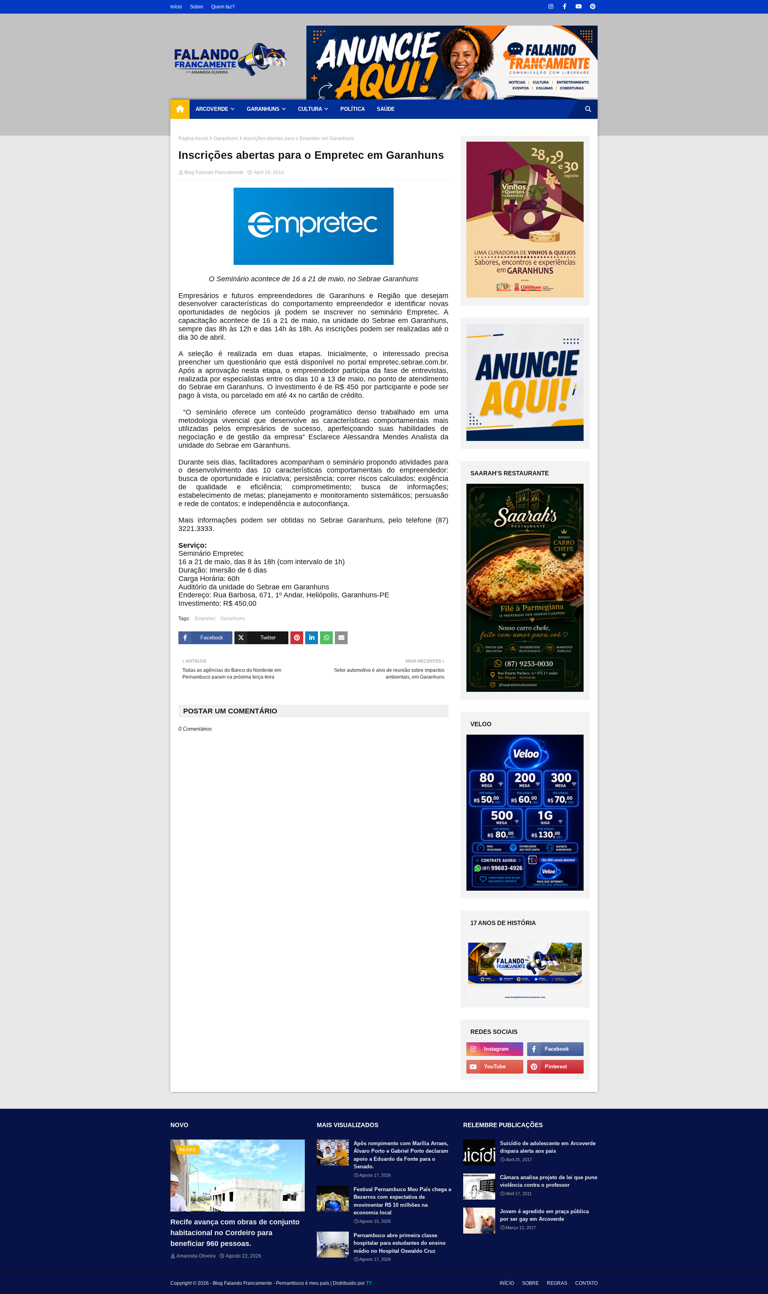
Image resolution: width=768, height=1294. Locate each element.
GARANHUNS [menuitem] (263, 109)
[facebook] (565, 7)
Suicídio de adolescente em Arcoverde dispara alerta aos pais (548, 1147)
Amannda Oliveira (196, 1256)
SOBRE (530, 1283)
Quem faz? (223, 7)
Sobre (196, 7)
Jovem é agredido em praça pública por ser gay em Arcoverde (544, 1215)
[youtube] (579, 7)
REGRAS (557, 1283)
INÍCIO (507, 1283)
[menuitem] (180, 109)
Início (176, 7)
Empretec (205, 618)
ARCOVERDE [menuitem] (212, 109)
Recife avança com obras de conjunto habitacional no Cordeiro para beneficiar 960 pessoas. (235, 1233)
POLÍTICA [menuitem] (352, 109)
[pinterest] (593, 7)
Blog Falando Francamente (214, 172)
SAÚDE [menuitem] (386, 109)
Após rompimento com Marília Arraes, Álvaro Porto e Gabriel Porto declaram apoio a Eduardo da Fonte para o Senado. (401, 1155)
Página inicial (193, 138)
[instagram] (551, 7)
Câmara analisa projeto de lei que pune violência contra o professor (548, 1181)
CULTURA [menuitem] (310, 109)
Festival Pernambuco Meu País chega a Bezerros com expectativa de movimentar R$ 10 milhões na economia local (402, 1201)
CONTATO (586, 1283)
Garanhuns (226, 138)
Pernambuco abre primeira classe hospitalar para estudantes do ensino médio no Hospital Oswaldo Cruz (400, 1243)
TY (369, 1283)
